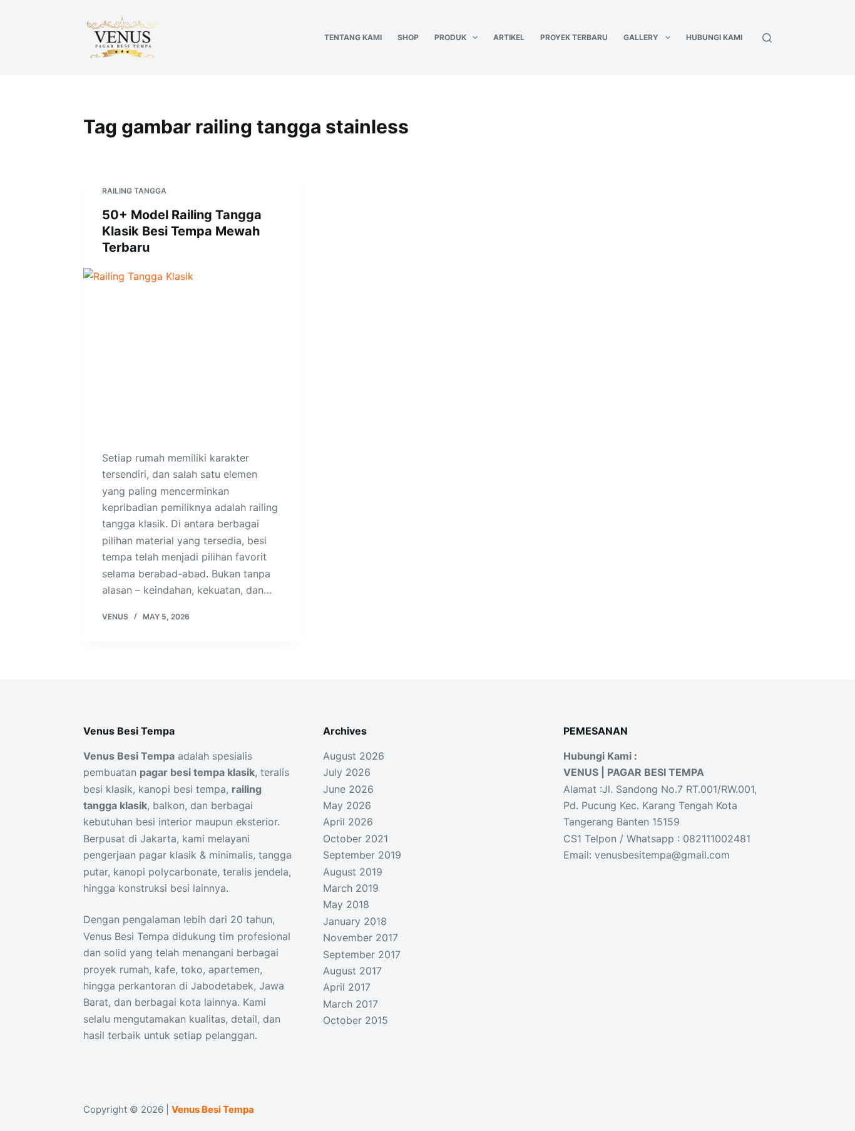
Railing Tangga (134, 190)
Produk (450, 37)
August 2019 (352, 871)
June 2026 (348, 789)
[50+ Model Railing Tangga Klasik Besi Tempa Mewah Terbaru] (191, 349)
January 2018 (355, 921)
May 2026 (347, 805)
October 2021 (355, 838)
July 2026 (347, 772)
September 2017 (362, 954)
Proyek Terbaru (574, 37)
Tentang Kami (353, 37)
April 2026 (348, 821)
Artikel (509, 37)
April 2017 (347, 987)
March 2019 (351, 888)
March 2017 (350, 1004)
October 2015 (355, 1020)
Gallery (640, 37)
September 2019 (362, 855)
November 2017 (360, 937)
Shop (408, 37)
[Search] (767, 38)
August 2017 (352, 970)
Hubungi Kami (714, 37)
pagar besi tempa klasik (197, 772)
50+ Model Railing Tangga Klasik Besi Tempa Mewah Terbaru (182, 231)
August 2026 (353, 756)
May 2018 (346, 904)
